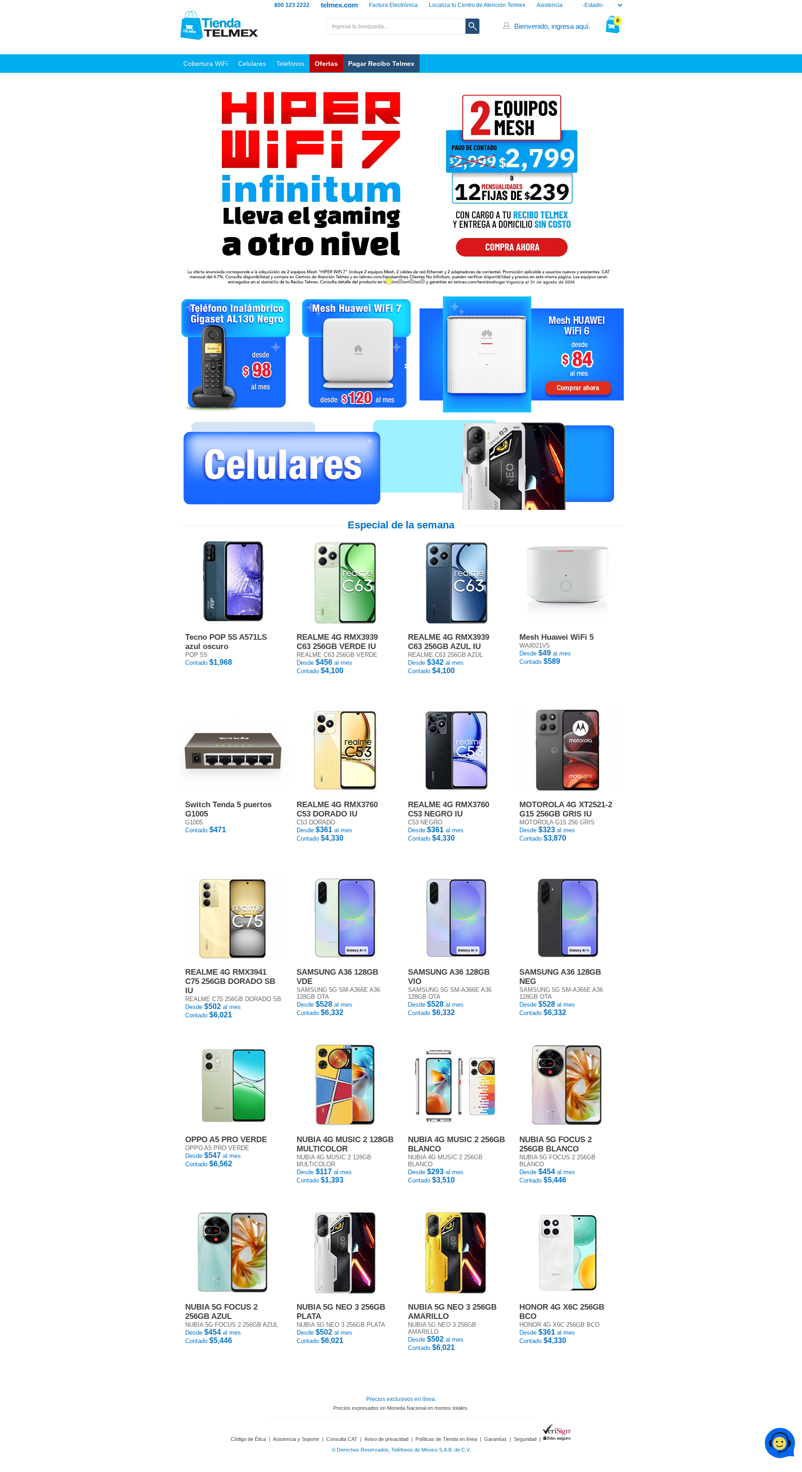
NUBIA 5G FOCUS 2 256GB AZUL (221, 1312)
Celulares (252, 63)
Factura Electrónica (393, 5)
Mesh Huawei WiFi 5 (556, 637)
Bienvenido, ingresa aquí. (552, 26)
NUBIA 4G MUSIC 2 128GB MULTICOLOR (345, 1144)
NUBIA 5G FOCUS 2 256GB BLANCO (555, 1144)
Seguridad (525, 1439)
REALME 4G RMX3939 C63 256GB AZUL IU (448, 642)
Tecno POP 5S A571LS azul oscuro (226, 642)
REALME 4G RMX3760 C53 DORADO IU (337, 809)
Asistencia (550, 5)
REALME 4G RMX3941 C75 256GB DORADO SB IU (230, 981)
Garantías (495, 1439)
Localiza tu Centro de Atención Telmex (477, 5)
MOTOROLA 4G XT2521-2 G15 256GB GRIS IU (565, 809)
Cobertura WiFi (205, 63)
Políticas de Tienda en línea (446, 1439)
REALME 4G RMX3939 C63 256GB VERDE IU (337, 642)
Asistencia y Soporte (296, 1439)
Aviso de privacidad (386, 1439)
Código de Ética (248, 1439)
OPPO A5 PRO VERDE (226, 1139)
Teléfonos (290, 63)
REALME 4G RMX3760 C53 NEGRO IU (448, 809)
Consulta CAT (341, 1439)
